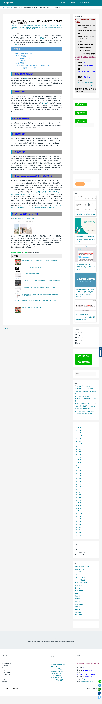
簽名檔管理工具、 (53, 192)
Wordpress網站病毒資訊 (81, 582)
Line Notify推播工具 (56, 669)
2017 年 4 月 (78, 524)
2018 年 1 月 (78, 508)
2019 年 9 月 (78, 470)
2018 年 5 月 (78, 500)
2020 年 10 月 (78, 446)
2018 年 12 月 (78, 489)
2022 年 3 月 (78, 433)
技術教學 (72, 2)
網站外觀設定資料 (79, 604)
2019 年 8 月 (78, 473)
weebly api (40, 25)
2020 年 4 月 (78, 457)
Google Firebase (6, 665)
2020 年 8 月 (78, 449)
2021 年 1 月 (78, 441)
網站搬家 (26, 29)
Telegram (4, 679)
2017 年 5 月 (78, 521)
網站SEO (77, 601)
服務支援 (77, 598)
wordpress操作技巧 (80, 580)
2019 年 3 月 (78, 486)
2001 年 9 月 (78, 535)
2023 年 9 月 (78, 427)
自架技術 (77, 609)
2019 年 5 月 (78, 481)
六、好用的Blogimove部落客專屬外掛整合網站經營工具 (32, 65)
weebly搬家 (28, 27)
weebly (35, 25)
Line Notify (5, 676)
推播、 (31, 194)
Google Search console (7, 670)
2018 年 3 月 (78, 505)
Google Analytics (6, 663)
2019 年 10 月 (78, 468)
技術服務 (14, 25)
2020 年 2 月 (78, 462)
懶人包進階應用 (79, 590)
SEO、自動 (35, 192)
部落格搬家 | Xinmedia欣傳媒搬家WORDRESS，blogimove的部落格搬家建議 (85, 391)
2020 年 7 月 (78, 451)
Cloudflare (4, 681)
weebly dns (47, 25)
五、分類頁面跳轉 (20, 63)
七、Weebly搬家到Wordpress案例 (25, 68)
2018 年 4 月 (78, 503)
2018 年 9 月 (78, 495)
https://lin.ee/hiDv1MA (87, 85)
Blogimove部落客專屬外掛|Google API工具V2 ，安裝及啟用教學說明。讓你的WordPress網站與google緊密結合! (85, 406)
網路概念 (77, 607)
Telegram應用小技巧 (80, 577)
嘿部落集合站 (54, 666)
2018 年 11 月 (78, 492)
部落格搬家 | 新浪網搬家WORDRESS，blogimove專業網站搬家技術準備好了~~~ (85, 414)
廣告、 (40, 192)
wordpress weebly (18, 29)
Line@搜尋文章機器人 (57, 673)
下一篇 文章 (66, 328)
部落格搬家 (32, 29)
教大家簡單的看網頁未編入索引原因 (84, 386)
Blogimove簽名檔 (79, 569)
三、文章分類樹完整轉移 (22, 58)
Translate (86, 128)
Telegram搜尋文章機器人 (57, 671)
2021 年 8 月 (78, 438)
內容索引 (17, 49)
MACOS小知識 (79, 574)
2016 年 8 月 (78, 532)
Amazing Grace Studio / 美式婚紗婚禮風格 (23, 218)
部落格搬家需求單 (88, 66)
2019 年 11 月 (78, 465)
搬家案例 (77, 596)
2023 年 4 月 (78, 430)
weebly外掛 (21, 27)
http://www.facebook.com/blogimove (86, 674)
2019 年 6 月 (78, 478)
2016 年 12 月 (78, 529)
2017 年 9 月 (78, 516)
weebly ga (52, 25)
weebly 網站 (14, 27)
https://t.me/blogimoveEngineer (85, 82)
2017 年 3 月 (78, 527)
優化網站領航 (78, 585)
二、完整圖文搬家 (20, 56)
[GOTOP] (99, 697)
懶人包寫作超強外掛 (56, 677)
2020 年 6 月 (78, 454)
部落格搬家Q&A (88, 77)
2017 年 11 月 (78, 511)
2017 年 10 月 (78, 513)
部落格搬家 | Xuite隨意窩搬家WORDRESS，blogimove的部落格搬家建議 (85, 399)
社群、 (43, 192)
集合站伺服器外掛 (56, 675)
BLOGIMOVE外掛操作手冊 (86, 2)
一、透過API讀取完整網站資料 (24, 53)
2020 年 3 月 (78, 460)
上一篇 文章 (7, 328)
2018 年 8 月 (78, 497)
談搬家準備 (78, 612)
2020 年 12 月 (78, 443)
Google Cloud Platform (8, 672)
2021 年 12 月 (78, 435)
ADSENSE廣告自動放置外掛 (58, 680)
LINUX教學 (78, 572)
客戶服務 (77, 588)
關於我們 (63, 2)
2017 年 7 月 (78, 519)
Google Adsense (6, 667)
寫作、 (47, 192)
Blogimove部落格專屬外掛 (58, 664)
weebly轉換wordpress (47, 27)
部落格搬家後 (78, 615)
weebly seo (59, 25)
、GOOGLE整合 (17, 194)
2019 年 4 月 (78, 484)
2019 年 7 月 (78, 476)
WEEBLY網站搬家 (36, 27)
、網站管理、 (25, 194)
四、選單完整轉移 (20, 61)
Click (100, 352)
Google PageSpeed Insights (9, 674)
